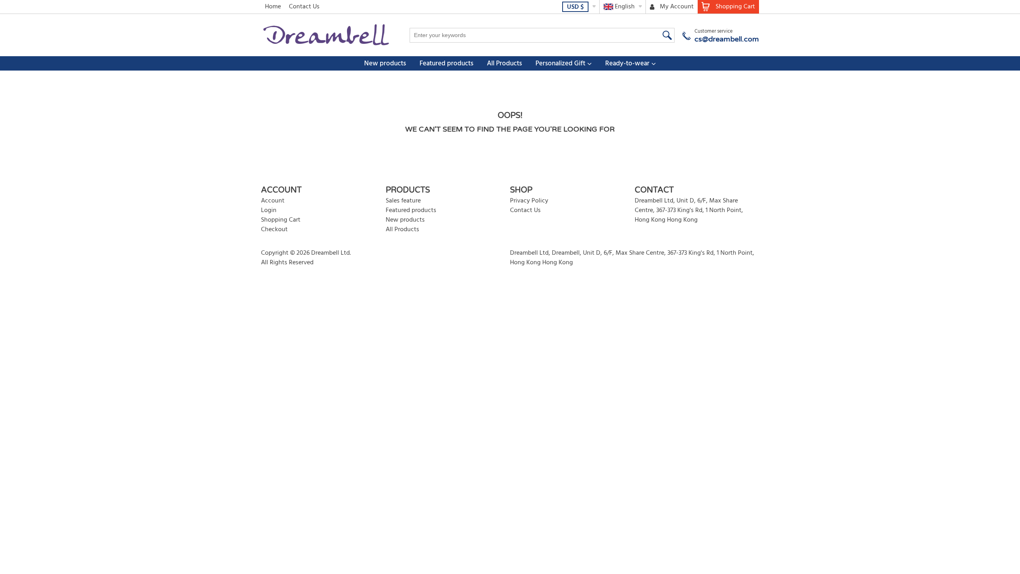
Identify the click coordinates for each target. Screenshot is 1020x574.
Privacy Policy (529, 201)
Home (273, 7)
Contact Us (304, 7)
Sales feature (403, 201)
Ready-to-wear (627, 63)
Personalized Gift (560, 63)
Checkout (274, 229)
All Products (504, 63)
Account (272, 201)
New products (385, 63)
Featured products (446, 63)
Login (269, 210)
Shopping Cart (280, 220)
